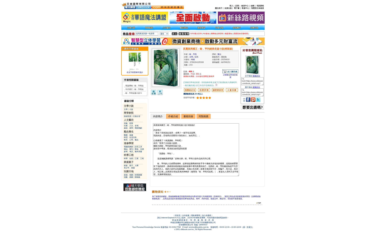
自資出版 (228, 8)
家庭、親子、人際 (131, 166)
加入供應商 (206, 215)
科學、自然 (128, 158)
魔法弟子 (218, 8)
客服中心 (245, 8)
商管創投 (129, 112)
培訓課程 (260, 6)
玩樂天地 (129, 171)
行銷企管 (136, 116)
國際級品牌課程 (217, 34)
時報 (193, 59)
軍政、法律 (139, 149)
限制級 (137, 177)
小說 (131, 109)
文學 (126, 109)
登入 (231, 6)
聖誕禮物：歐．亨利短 (134, 86)
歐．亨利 (193, 54)
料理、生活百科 (130, 137)
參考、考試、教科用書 (133, 151)
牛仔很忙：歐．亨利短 (134, 89)
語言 (196, 57)
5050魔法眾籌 (196, 34)
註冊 (237, 6)
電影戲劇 (138, 128)
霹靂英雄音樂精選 (240, 34)
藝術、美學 (128, 128)
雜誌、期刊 (128, 149)
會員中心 (244, 6)
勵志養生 (129, 131)
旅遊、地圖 (128, 175)
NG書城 (206, 34)
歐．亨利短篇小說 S (133, 93)
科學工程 (129, 155)
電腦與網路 (128, 147)
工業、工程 (139, 158)
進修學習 (129, 143)
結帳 (252, 6)
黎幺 (219, 54)
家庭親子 (129, 162)
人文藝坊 (129, 120)
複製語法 (256, 76)
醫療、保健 (128, 135)
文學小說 (129, 106)
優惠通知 (228, 34)
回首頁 (177, 215)
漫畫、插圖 (128, 177)
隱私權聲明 (195, 215)
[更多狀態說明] (216, 85)
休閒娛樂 (138, 175)
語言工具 (138, 147)
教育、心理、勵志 (131, 140)
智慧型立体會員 (257, 8)
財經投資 (127, 116)
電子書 (236, 8)
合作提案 (185, 215)
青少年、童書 (129, 168)
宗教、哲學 (128, 123)
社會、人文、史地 (131, 126)
